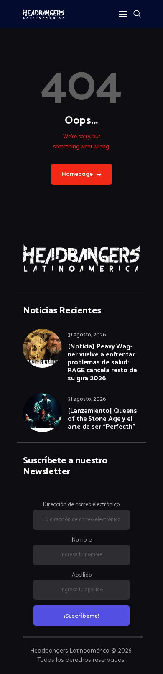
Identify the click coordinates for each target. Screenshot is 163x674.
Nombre (82, 540)
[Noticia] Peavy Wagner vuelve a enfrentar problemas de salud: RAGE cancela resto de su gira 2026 (102, 362)
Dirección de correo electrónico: (81, 504)
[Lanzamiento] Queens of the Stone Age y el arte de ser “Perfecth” (102, 419)
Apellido (82, 575)
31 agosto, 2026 (87, 335)
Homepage (77, 173)
